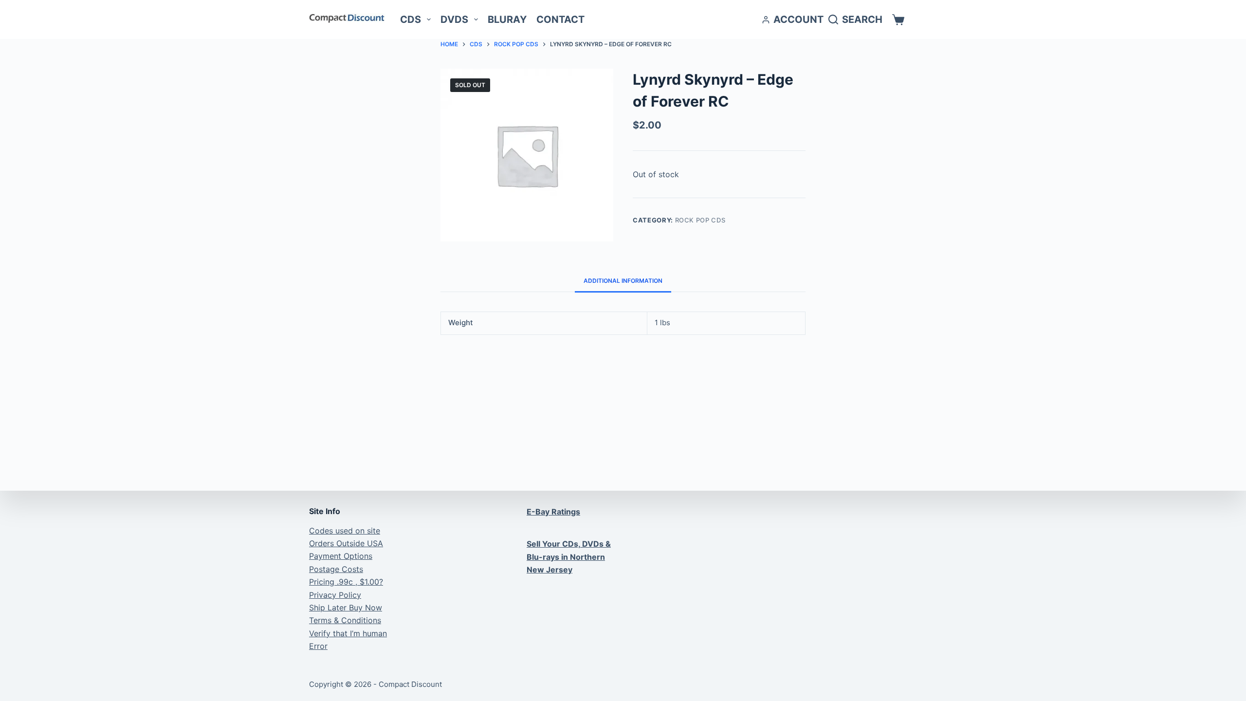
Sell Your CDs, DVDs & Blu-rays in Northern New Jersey (569, 556)
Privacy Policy (335, 595)
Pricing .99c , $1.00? (346, 582)
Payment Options (340, 556)
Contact (560, 19)
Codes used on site (344, 530)
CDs (410, 19)
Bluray (507, 19)
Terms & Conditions (345, 620)
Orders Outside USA (346, 543)
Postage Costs (336, 569)
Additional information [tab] (623, 280)
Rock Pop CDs (700, 220)
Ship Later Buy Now (345, 607)
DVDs (454, 19)
